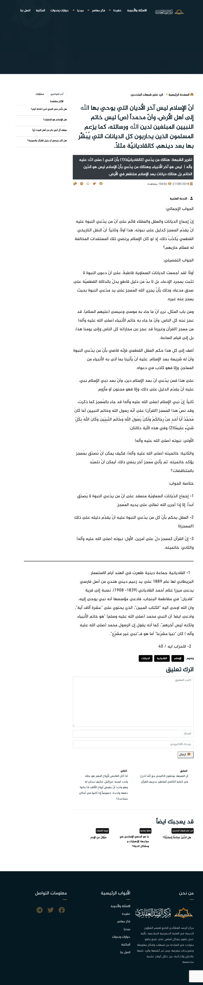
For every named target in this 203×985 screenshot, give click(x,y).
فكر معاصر (98, 10)
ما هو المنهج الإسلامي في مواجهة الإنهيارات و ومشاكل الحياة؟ (134, 841)
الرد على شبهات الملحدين (147, 95)
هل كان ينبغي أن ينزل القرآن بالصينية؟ (47, 141)
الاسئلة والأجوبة (137, 10)
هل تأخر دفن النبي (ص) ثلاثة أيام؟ (49, 109)
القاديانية (162, 658)
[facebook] (61, 911)
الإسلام (177, 658)
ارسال (182, 754)
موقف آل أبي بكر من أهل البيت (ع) (49, 130)
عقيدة (117, 10)
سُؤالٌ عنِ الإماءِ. (98, 837)
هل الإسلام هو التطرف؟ (55, 120)
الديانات (145, 658)
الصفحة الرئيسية (179, 95)
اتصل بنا (25, 10)
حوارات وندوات (60, 10)
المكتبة (40, 10)
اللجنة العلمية (178, 198)
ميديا (80, 10)
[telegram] (39, 911)
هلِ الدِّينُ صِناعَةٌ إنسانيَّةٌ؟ (177, 837)
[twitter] (50, 911)
